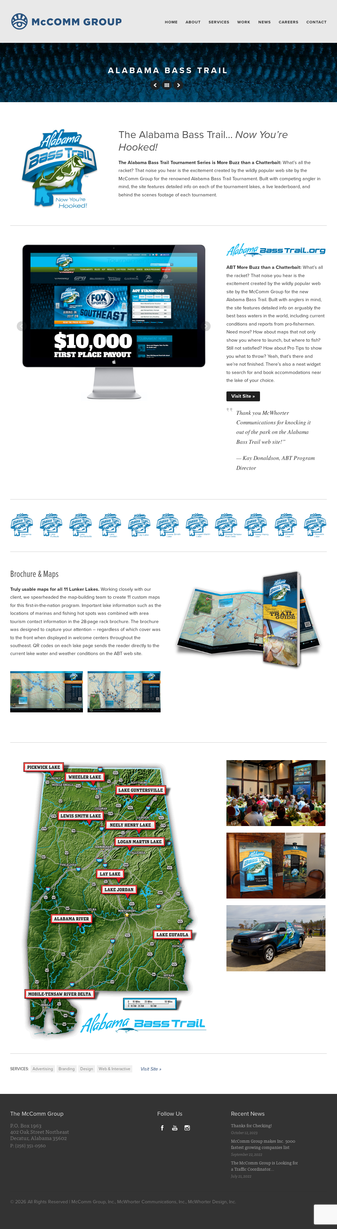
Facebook (162, 1127)
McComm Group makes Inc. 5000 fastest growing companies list (263, 1144)
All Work (167, 85)
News (264, 22)
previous (155, 85)
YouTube (175, 1127)
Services (219, 22)
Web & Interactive (114, 1069)
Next (206, 326)
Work (243, 22)
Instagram (187, 1127)
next (178, 85)
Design (86, 1069)
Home (171, 22)
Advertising (43, 1069)
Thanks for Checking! (251, 1125)
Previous (22, 326)
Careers (288, 22)
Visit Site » (243, 396)
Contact (316, 22)
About (193, 22)
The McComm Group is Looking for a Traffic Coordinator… (264, 1166)
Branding (67, 1069)
